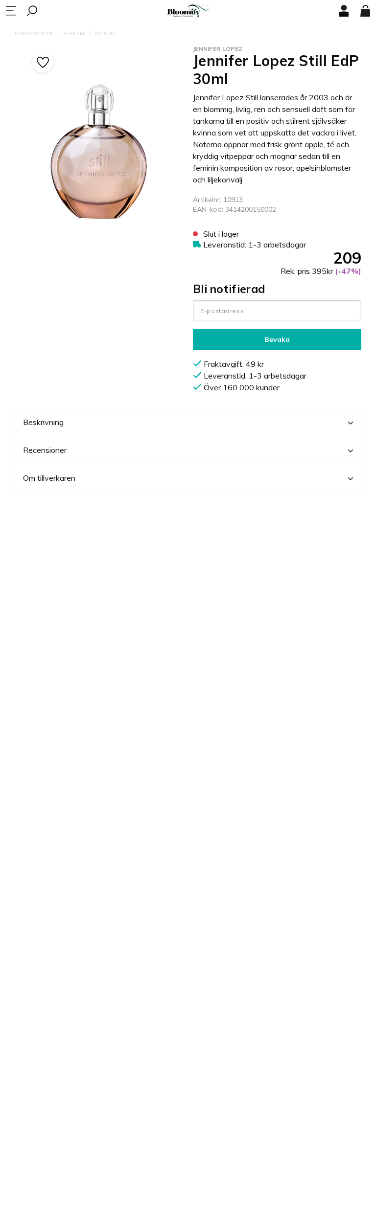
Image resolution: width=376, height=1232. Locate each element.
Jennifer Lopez (217, 48)
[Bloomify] (188, 11)
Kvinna (105, 33)
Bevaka (277, 339)
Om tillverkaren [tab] (49, 478)
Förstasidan (34, 33)
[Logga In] (343, 11)
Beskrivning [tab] (43, 422)
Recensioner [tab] (45, 450)
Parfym (74, 33)
